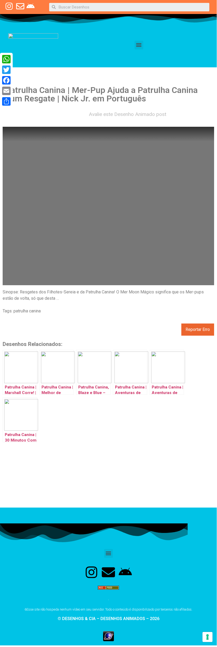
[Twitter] (6, 69)
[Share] (6, 101)
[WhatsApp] (6, 59)
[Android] (125, 572)
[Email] (6, 91)
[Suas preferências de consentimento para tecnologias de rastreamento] (207, 637)
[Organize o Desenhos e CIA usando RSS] (108, 592)
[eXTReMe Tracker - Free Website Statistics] (108, 639)
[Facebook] (6, 80)
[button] (139, 45)
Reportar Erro (198, 329)
